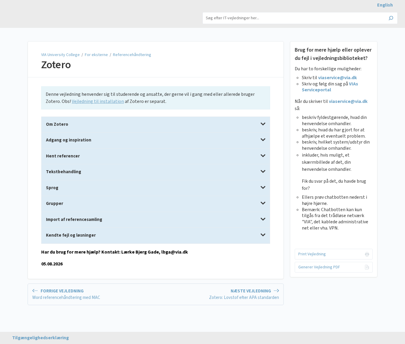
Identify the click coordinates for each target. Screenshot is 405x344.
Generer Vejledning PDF (319, 267)
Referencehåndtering (132, 55)
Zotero (56, 65)
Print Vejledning (312, 254)
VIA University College (61, 55)
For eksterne (96, 55)
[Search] (391, 18)
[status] (155, 97)
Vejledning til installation (98, 101)
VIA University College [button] (30, 11)
